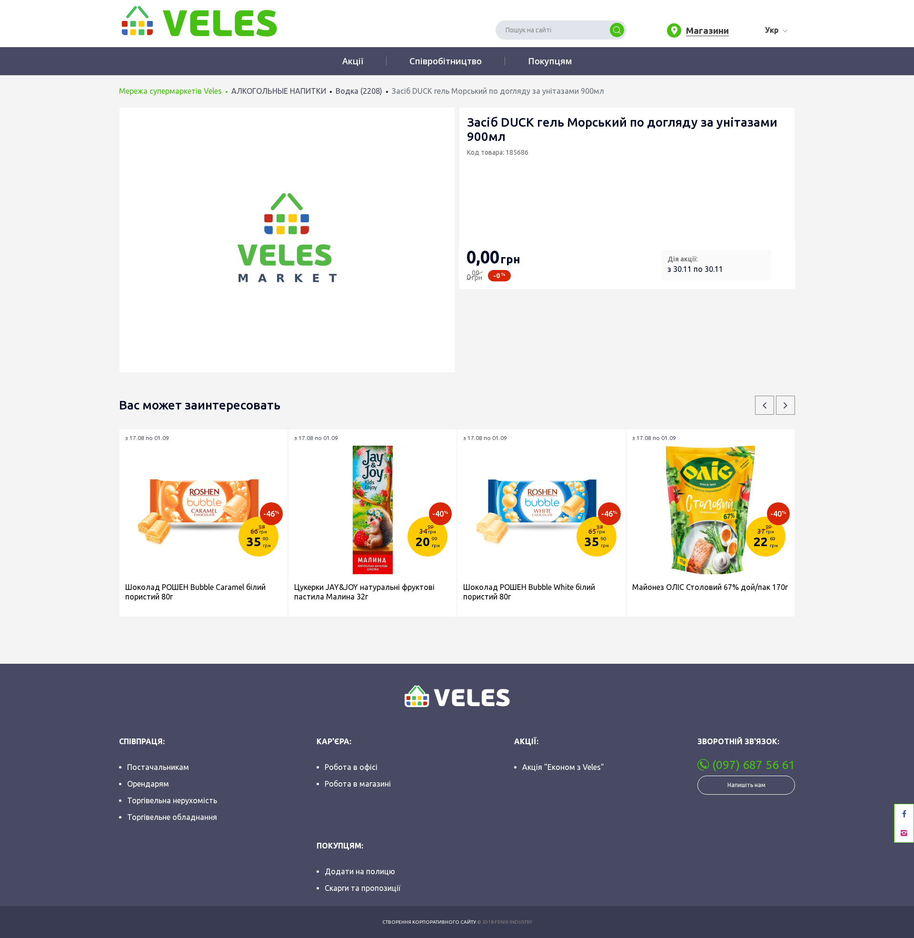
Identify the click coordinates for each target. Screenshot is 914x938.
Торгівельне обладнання (172, 817)
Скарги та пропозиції (362, 888)
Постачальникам (158, 767)
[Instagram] (904, 832)
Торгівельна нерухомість (172, 800)
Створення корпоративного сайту (429, 922)
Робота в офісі (351, 767)
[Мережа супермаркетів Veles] (198, 20)
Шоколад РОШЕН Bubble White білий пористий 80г (529, 592)
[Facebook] (904, 813)
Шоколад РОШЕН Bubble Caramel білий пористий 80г (195, 592)
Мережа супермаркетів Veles (170, 91)
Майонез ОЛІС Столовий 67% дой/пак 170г (710, 587)
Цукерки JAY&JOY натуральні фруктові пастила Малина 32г (364, 592)
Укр (772, 30)
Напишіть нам (746, 785)
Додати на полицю (360, 871)
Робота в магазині (358, 783)
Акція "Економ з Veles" (563, 767)
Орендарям (148, 783)
